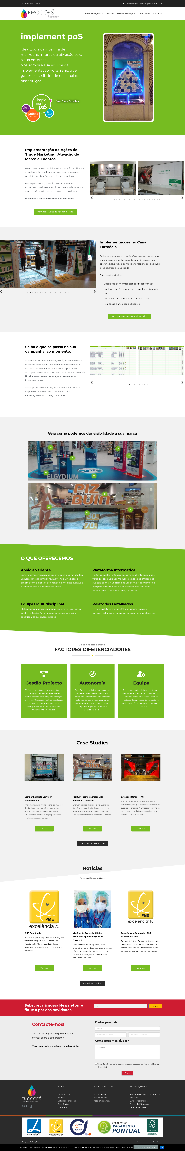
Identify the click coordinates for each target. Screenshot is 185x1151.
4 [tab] (122, 199)
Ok (162, 1147)
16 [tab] (152, 199)
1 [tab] (114, 199)
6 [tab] (127, 199)
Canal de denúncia (138, 1107)
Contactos (157, 13)
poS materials (100, 1094)
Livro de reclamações (139, 1101)
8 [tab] (132, 199)
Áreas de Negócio (93, 13)
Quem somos (64, 1094)
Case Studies (144, 13)
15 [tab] (149, 199)
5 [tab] (124, 199)
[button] (50, 108)
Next (182, 197)
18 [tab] (157, 199)
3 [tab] (119, 199)
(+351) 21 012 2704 (32, 3)
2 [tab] (117, 199)
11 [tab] (139, 199)
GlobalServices (158, 1142)
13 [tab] (144, 199)
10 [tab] (137, 199)
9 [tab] (134, 199)
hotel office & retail (102, 1101)
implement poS (100, 1097)
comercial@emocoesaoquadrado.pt (141, 3)
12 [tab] (142, 199)
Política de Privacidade (140, 1104)
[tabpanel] (113, 178)
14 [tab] (147, 199)
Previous (91, 197)
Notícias (110, 13)
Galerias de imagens (126, 13)
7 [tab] (129, 199)
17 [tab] (154, 199)
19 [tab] (159, 199)
